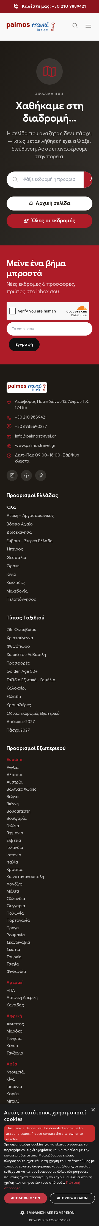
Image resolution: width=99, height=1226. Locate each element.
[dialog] (49, 1165)
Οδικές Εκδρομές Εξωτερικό (33, 713)
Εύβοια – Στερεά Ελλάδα (30, 540)
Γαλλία (13, 825)
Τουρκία (14, 956)
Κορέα (13, 1093)
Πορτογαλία (18, 920)
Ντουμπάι (16, 1072)
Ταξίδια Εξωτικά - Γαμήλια (31, 679)
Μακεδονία (17, 591)
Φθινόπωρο (18, 646)
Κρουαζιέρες (19, 704)
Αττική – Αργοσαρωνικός (30, 515)
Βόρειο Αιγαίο (20, 524)
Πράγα (13, 927)
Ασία (12, 1064)
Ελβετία (14, 840)
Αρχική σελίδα (53, 203)
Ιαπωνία (14, 1086)
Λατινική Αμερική (22, 997)
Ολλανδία (16, 898)
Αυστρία (15, 782)
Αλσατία (15, 774)
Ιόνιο (11, 574)
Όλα (11, 507)
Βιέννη (13, 803)
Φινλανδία (16, 971)
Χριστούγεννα (20, 637)
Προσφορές (18, 663)
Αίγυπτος (15, 1024)
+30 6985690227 (31, 426)
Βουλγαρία (17, 818)
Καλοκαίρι (16, 688)
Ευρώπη (15, 759)
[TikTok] (40, 475)
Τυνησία (14, 1038)
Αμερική (15, 982)
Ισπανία (14, 855)
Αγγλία (13, 767)
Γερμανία (15, 833)
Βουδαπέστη (19, 811)
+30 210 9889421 (31, 417)
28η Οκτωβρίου (21, 629)
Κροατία (15, 869)
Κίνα (11, 1079)
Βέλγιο (13, 796)
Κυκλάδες (16, 582)
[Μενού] (88, 27)
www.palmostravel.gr (35, 445)
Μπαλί (13, 1101)
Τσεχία (13, 964)
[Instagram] (12, 475)
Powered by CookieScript (49, 1220)
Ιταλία (12, 862)
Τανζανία (15, 1053)
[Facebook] (26, 475)
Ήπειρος (15, 549)
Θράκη (13, 565)
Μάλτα (13, 891)
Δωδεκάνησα (19, 532)
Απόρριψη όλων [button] (72, 1198)
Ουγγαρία (16, 905)
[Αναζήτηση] (75, 26)
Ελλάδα (14, 696)
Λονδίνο (15, 884)
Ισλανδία (15, 847)
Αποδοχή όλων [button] (25, 1198)
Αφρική (14, 1016)
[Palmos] (31, 27)
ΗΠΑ (11, 990)
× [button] (93, 1110)
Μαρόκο (15, 1031)
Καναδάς (15, 1005)
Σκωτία (13, 949)
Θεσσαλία (16, 557)
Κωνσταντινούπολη (25, 876)
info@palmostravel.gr (35, 436)
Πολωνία (15, 913)
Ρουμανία (16, 934)
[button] (49, 1212)
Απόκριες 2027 (21, 721)
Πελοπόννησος (21, 599)
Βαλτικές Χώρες (21, 789)
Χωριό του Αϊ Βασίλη (26, 654)
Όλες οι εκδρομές (53, 221)
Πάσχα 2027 (18, 730)
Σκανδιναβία (18, 942)
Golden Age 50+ (22, 671)
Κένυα (12, 1045)
